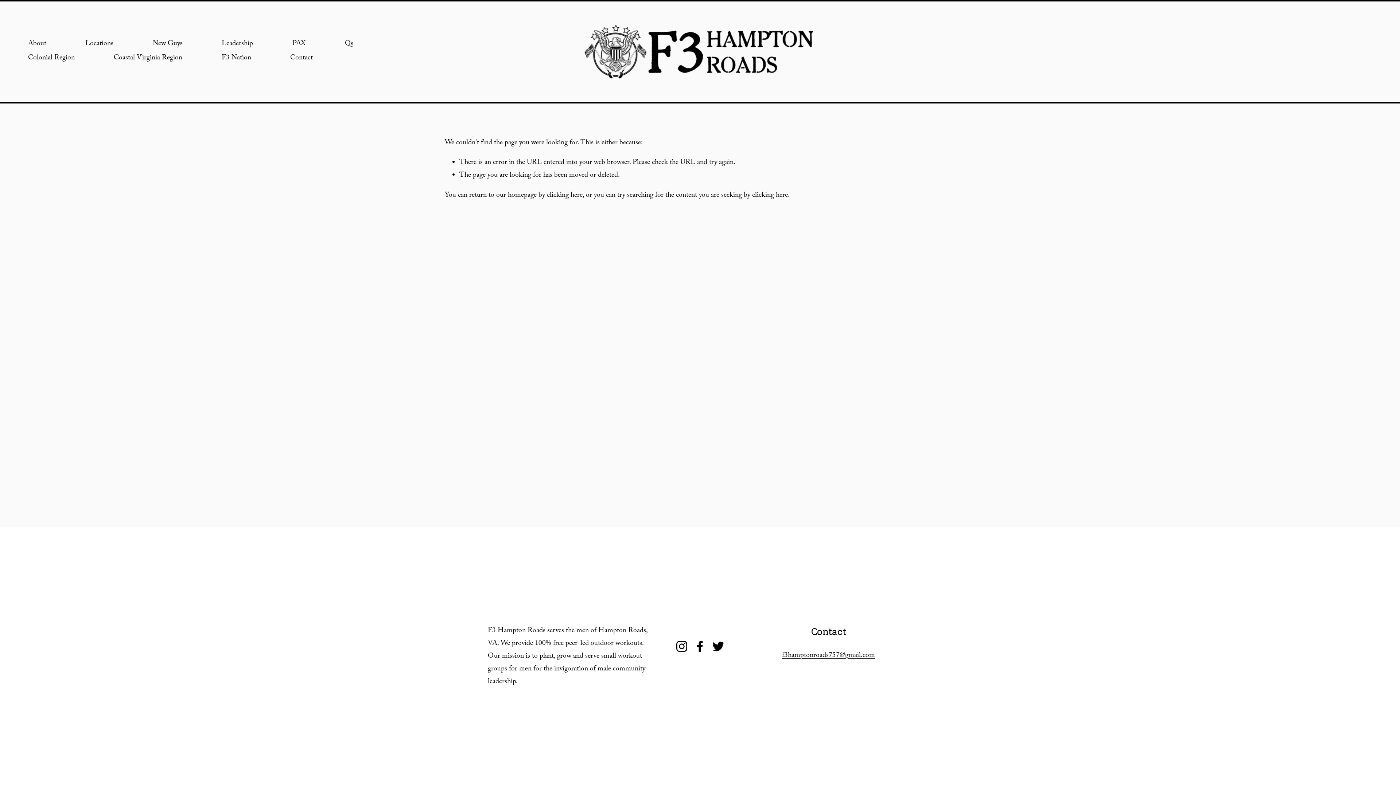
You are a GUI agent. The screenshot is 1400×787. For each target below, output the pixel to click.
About (37, 44)
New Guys (168, 44)
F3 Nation (236, 58)
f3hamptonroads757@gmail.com (828, 656)
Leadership (237, 44)
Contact (301, 58)
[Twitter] (718, 646)
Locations (99, 44)
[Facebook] (700, 646)
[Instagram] (682, 646)
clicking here (565, 196)
